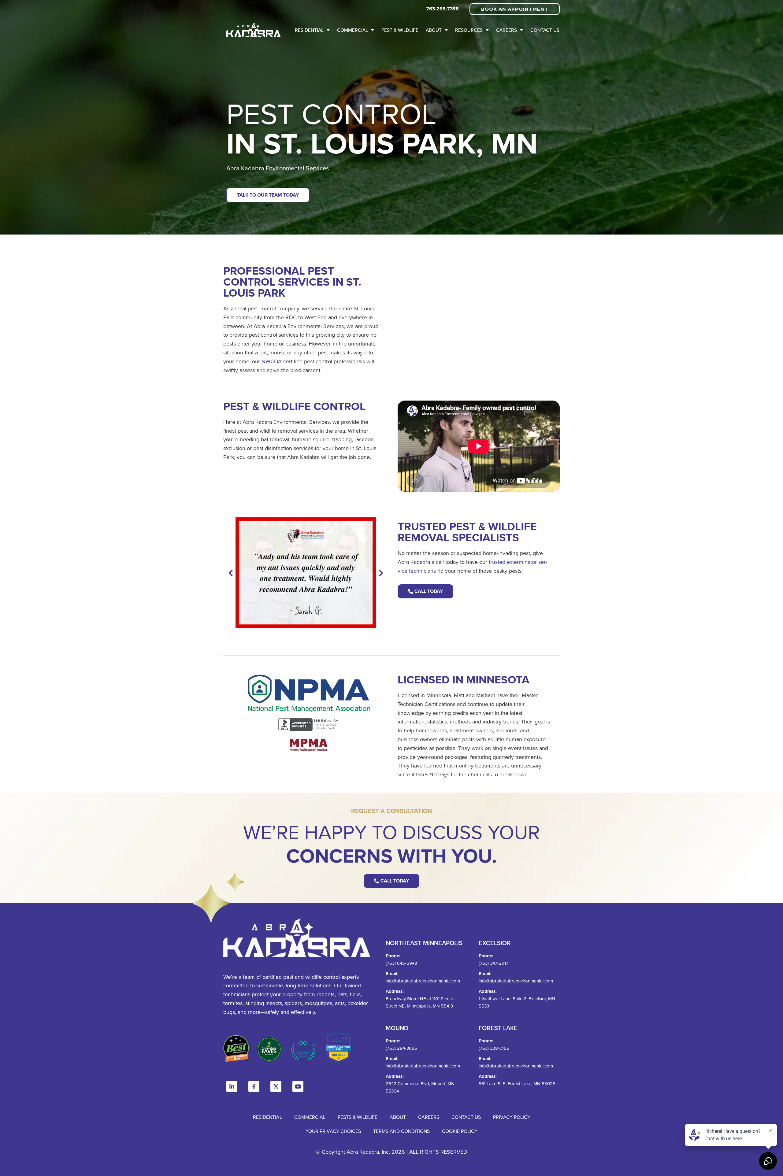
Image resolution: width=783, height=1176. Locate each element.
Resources (469, 30)
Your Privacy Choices (333, 1131)
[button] (230, 572)
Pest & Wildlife (399, 30)
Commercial (352, 30)
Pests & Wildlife (357, 1117)
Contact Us (544, 30)
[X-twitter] (275, 1086)
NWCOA (272, 361)
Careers (506, 30)
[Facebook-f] (253, 1086)
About (434, 30)
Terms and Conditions (401, 1131)
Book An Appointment (514, 9)
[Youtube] (297, 1086)
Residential (309, 30)
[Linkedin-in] (231, 1086)
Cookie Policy (459, 1131)
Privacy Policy (511, 1117)
